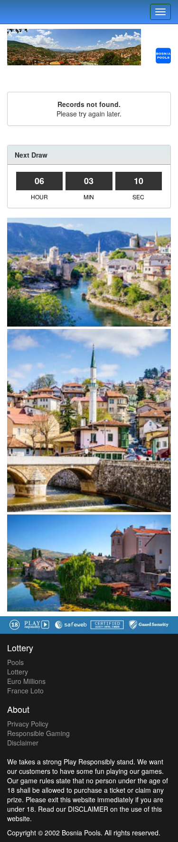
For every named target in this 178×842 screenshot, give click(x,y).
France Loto (25, 690)
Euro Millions (26, 681)
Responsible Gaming (38, 733)
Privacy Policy (27, 723)
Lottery (17, 671)
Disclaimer (22, 742)
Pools (15, 662)
